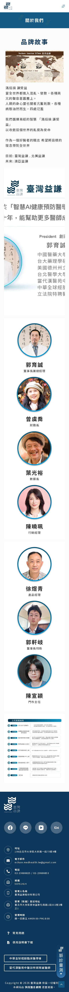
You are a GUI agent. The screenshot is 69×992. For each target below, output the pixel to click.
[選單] (63, 6)
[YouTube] (41, 828)
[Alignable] (57, 828)
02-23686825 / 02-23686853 (32, 873)
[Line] (26, 828)
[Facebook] (10, 828)
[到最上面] (61, 984)
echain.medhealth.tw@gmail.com (35, 862)
